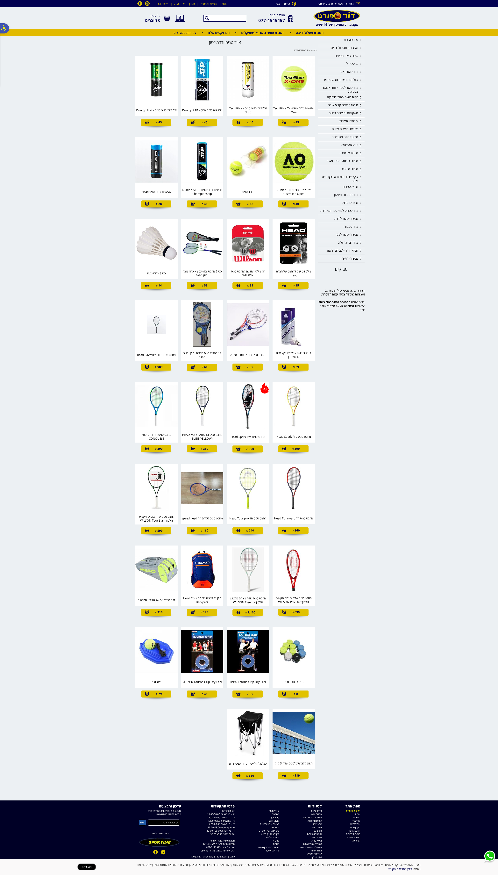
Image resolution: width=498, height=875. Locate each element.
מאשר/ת (87, 867)
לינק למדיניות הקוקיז (400, 869)
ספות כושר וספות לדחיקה (342, 97)
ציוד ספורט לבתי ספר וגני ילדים (339, 210)
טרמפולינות (351, 40)
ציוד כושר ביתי (349, 71)
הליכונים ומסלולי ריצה (344, 48)
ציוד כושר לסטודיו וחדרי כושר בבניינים (340, 89)
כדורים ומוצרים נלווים (345, 129)
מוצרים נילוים (349, 202)
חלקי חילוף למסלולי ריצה (342, 250)
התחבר (350, 4)
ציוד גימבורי (351, 226)
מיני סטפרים (350, 186)
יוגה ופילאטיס (349, 145)
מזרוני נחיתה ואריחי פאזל (342, 161)
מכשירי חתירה (349, 258)
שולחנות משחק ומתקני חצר (340, 79)
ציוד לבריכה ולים (348, 242)
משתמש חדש (335, 4)
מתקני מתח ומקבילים (345, 137)
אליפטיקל (352, 63)
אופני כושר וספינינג (346, 56)
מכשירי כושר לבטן (347, 234)
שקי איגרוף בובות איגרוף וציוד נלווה (340, 179)
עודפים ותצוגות (348, 121)
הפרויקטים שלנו (219, 33)
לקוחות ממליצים (185, 33)
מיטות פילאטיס (349, 153)
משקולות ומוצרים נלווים (343, 113)
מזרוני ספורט (350, 169)
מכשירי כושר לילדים (346, 218)
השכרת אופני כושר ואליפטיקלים (263, 33)
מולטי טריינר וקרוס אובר (343, 105)
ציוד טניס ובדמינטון (346, 194)
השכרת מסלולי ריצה (310, 33)
